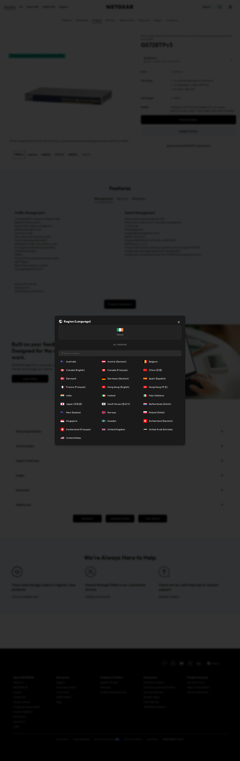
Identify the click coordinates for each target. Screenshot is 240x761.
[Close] (178, 322)
